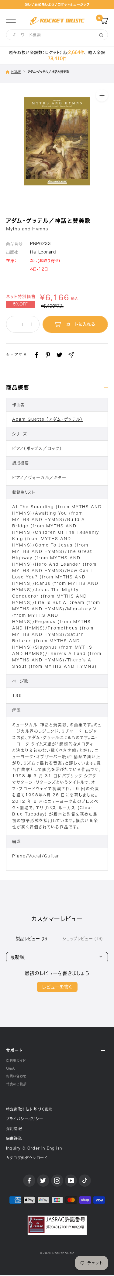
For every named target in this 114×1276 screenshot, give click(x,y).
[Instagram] (57, 1180)
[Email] (71, 355)
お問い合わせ (16, 1076)
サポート (14, 1050)
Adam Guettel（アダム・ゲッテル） (47, 419)
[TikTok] (85, 1180)
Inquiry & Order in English (34, 1148)
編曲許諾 (14, 1138)
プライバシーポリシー (24, 1119)
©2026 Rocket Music (57, 1253)
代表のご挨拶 (16, 1084)
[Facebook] (37, 355)
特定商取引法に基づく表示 (29, 1109)
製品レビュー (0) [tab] (31, 938)
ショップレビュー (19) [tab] (82, 938)
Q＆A (10, 1068)
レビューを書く (57, 987)
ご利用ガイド (16, 1060)
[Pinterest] (48, 355)
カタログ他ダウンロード (26, 1158)
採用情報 (14, 1128)
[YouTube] (71, 1180)
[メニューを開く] (11, 20)
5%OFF (20, 304)
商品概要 (17, 387)
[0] (104, 20)
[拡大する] (102, 95)
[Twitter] (59, 355)
